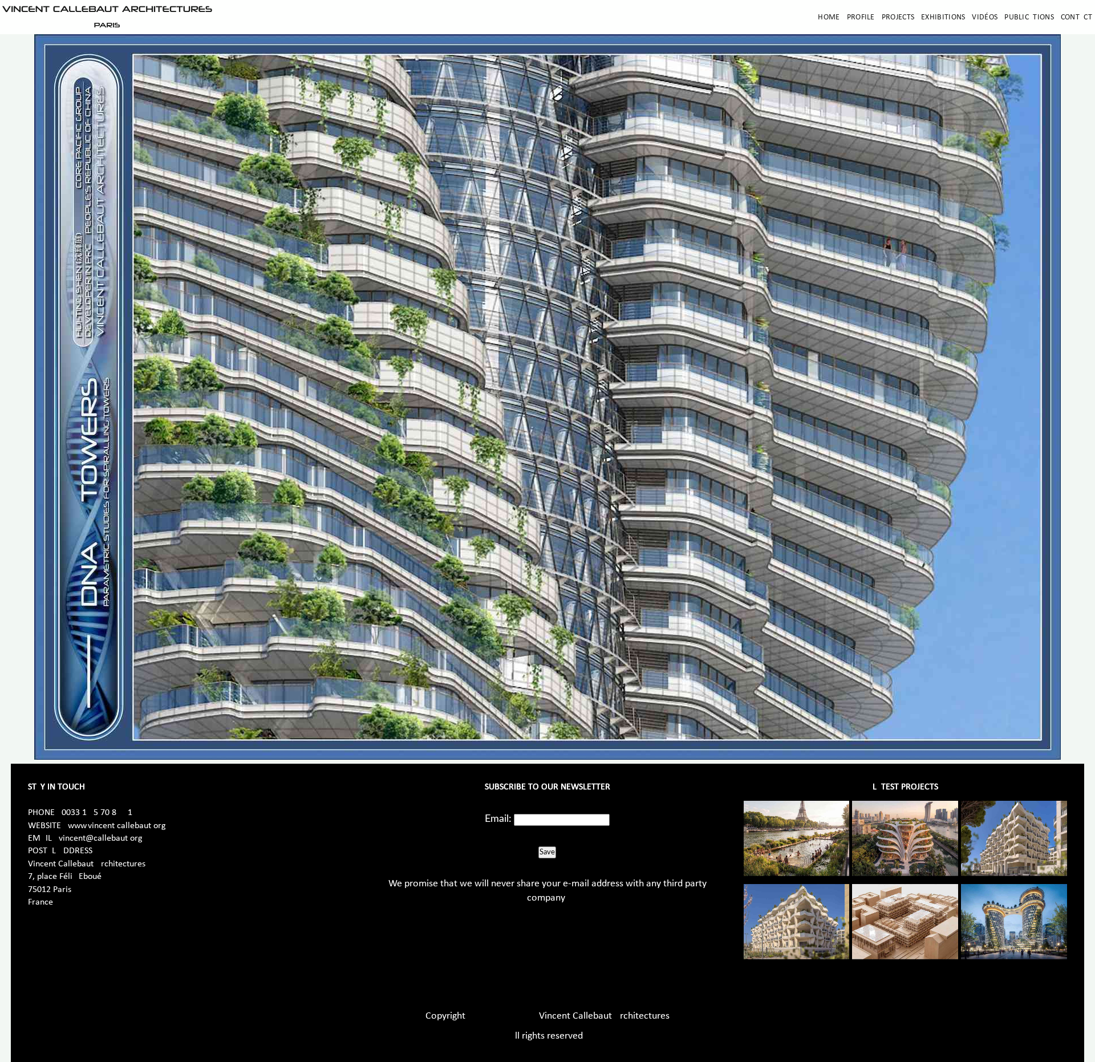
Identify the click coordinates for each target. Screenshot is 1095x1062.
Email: (498, 819)
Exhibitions (943, 17)
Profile (861, 17)
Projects (898, 17)
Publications (1029, 17)
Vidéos (984, 17)
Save (547, 852)
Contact (1076, 17)
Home (829, 17)
